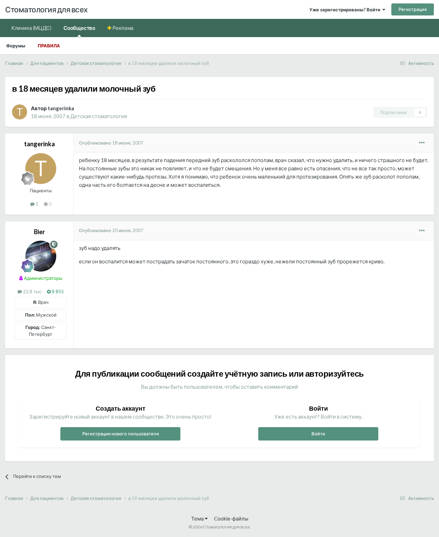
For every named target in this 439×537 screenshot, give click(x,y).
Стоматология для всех (46, 9)
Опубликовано (111, 143)
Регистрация (413, 9)
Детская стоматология (98, 116)
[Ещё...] (422, 143)
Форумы (15, 45)
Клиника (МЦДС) (31, 28)
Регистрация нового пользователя (120, 433)
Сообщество (79, 28)
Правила (49, 45)
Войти (318, 433)
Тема (198, 518)
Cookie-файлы (231, 518)
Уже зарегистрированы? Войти (345, 9)
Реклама (122, 28)
